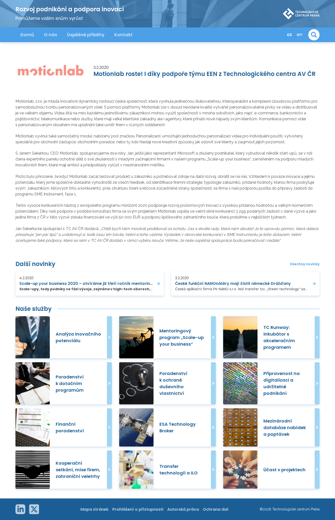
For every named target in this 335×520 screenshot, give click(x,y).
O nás (50, 35)
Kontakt (123, 35)
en (299, 34)
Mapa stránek (94, 509)
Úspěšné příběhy (85, 35)
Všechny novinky (305, 264)
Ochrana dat (216, 509)
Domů (27, 35)
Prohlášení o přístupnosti (137, 509)
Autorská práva (183, 509)
